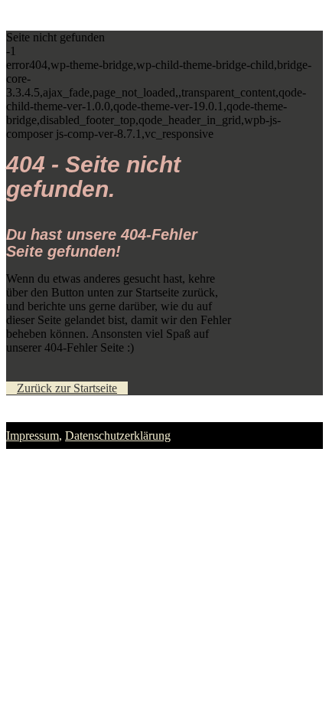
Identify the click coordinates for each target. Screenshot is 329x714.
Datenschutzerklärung (118, 435)
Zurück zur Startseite (67, 388)
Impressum (32, 435)
